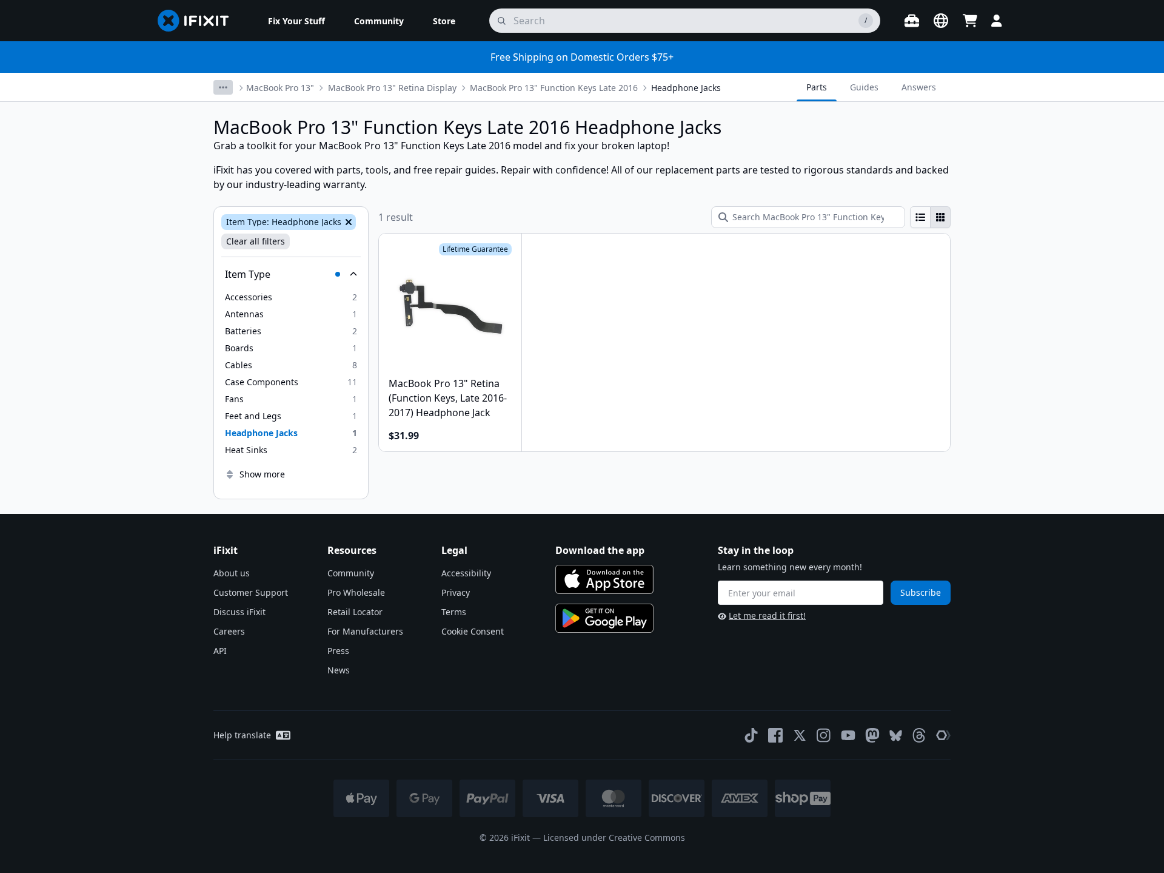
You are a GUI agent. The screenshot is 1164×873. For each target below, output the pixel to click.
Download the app (599, 550)
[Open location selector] (941, 20)
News (338, 670)
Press (338, 650)
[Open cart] (970, 20)
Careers (229, 631)
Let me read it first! (767, 615)
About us (231, 573)
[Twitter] (799, 735)
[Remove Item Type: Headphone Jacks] (347, 222)
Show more (262, 474)
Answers (918, 87)
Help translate (242, 735)
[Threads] (919, 735)
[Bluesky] (895, 735)
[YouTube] (848, 735)
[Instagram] (824, 735)
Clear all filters (255, 241)
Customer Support (250, 592)
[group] (930, 217)
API (220, 650)
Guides (864, 87)
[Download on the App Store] (604, 579)
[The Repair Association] (943, 735)
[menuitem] (296, 20)
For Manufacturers (365, 631)
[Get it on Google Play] (604, 618)
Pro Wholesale (356, 592)
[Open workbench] (912, 20)
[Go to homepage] (198, 21)
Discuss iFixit (239, 612)
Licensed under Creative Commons (614, 837)
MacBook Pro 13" (280, 87)
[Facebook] (775, 735)
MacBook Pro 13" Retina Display (392, 87)
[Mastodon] (872, 735)
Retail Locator (355, 612)
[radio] (920, 217)
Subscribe (920, 592)
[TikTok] (751, 735)
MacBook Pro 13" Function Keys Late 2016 (554, 87)
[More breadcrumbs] (223, 87)
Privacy (455, 592)
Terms (453, 612)
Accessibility (466, 573)
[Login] (996, 20)
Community (350, 573)
